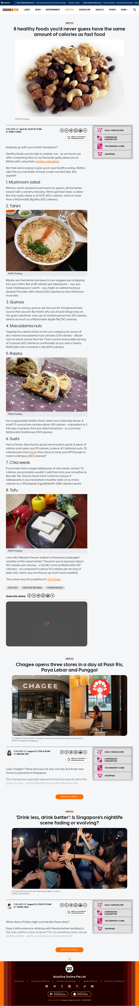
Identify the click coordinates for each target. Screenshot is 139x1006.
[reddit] (80, 130)
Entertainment (53, 10)
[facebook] (62, 130)
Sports (112, 10)
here (33, 452)
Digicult (100, 10)
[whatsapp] (75, 130)
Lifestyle (69, 10)
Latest (27, 10)
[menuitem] (27, 10)
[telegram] (71, 130)
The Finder (54, 579)
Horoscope (84, 10)
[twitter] (66, 130)
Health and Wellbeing (32, 588)
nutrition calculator (47, 161)
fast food (12, 588)
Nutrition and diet (55, 588)
